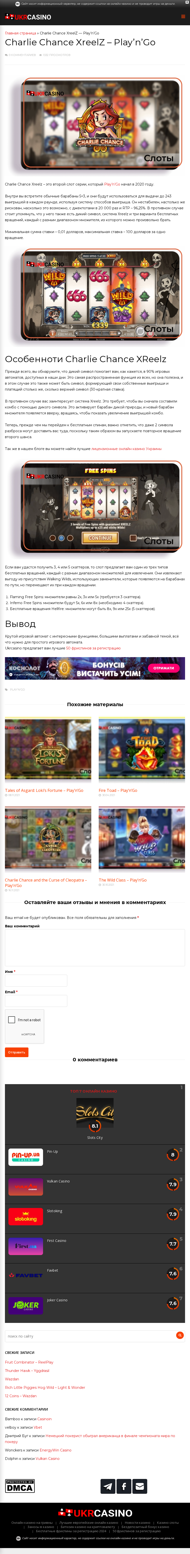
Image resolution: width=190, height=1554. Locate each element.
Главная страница (20, 33)
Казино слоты (168, 1523)
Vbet (38, 1427)
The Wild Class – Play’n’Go (123, 880)
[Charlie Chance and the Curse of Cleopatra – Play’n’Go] (48, 871)
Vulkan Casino (58, 1181)
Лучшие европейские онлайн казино (88, 1523)
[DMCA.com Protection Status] (20, 1491)
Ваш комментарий (22, 926)
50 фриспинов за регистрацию (93, 648)
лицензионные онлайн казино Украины (127, 449)
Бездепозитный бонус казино (145, 1527)
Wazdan (12, 1379)
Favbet (52, 1270)
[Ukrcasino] (28, 19)
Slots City (95, 1137)
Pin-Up (52, 1151)
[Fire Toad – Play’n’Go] (142, 782)
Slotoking (54, 1210)
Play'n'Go (17, 689)
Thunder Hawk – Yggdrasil (27, 1370)
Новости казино (137, 1523)
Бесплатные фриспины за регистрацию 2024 (71, 1531)
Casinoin (44, 1419)
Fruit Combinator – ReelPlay (29, 1362)
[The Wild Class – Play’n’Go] (142, 871)
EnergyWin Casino (55, 1450)
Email (10, 992)
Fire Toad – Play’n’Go (118, 790)
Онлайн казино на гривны (32, 1523)
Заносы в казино (40, 1527)
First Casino (56, 1240)
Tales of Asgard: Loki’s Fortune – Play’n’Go (44, 790)
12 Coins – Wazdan (21, 1396)
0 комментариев (22, 55)
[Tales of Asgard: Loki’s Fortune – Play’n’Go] (48, 782)
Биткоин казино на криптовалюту (88, 1527)
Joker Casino (57, 1300)
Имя (9, 971)
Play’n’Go (112, 184)
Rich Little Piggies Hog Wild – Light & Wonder (45, 1387)
